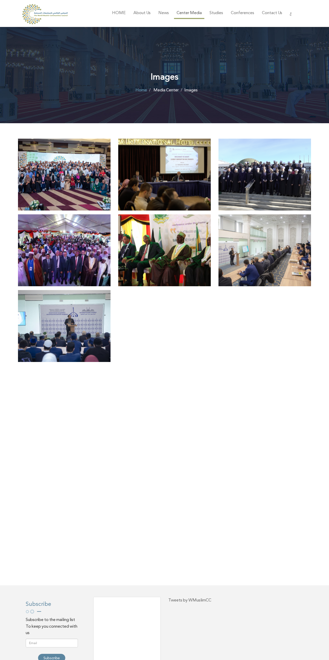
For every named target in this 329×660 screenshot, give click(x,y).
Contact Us (272, 12)
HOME (119, 12)
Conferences (242, 12)
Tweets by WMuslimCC (189, 600)
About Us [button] (142, 12)
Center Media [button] (189, 12)
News (163, 12)
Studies (216, 12)
